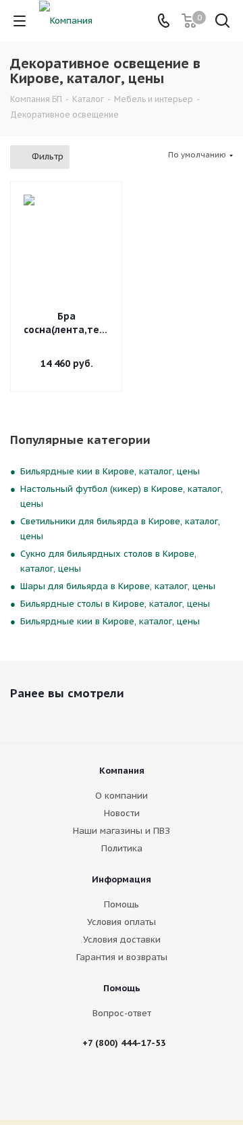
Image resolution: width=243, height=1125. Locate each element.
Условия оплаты (121, 922)
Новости (122, 813)
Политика (121, 848)
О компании (121, 795)
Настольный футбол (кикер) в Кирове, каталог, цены (121, 496)
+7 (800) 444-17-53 (124, 1043)
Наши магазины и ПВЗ (121, 830)
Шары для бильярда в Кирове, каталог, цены (117, 586)
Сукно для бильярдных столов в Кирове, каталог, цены (108, 561)
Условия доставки (122, 939)
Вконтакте (110, 1083)
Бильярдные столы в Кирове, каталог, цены (115, 603)
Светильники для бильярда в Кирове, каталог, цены (120, 529)
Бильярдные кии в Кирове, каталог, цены (110, 471)
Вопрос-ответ (121, 1013)
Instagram (143, 1083)
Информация (121, 879)
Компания (121, 770)
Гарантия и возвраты (121, 957)
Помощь (121, 904)
